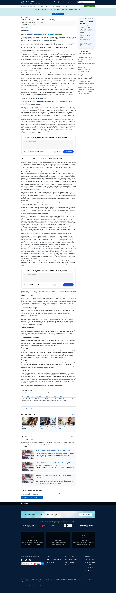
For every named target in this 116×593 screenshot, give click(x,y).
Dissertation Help (85, 514)
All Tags (73, 436)
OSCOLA (60, 396)
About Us (58, 6)
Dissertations (44, 6)
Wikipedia (53, 396)
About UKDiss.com (89, 559)
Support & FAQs (89, 567)
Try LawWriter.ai (85, 39)
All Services (49, 565)
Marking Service (82, 67)
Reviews (52, 6)
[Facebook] (22, 560)
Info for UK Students (90, 562)
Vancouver (45, 396)
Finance (27, 30)
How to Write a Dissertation (85, 91)
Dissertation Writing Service (85, 57)
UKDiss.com (25, 6)
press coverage (63, 522)
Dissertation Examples (84, 81)
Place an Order (90, 6)
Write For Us (88, 570)
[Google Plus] (30, 560)
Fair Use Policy (88, 565)
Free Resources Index (83, 93)
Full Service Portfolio (83, 71)
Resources (64, 6)
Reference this (26, 27)
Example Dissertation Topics (85, 89)
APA (23, 396)
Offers (38, 6)
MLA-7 (32, 396)
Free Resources (69, 565)
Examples (26, 17)
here (71, 11)
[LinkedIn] (26, 560)
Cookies (42, 585)
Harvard (39, 396)
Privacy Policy (24, 585)
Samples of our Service (84, 69)
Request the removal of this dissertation (32, 497)
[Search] (78, 2)
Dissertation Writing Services (53, 559)
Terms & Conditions (34, 585)
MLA (27, 396)
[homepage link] (21, 17)
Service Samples (69, 562)
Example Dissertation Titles (85, 87)
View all (73, 414)
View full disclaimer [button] (57, 13)
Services (32, 6)
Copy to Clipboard (26, 409)
